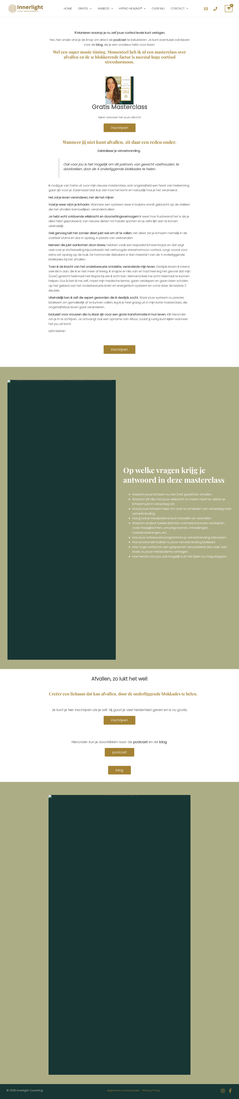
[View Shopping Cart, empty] (228, 8)
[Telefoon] (215, 9)
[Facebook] (230, 1091)
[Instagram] (223, 1091)
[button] (90, 8)
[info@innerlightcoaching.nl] (206, 9)
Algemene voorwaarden (123, 1090)
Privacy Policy (151, 1090)
